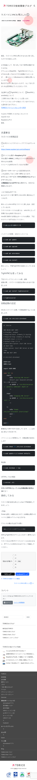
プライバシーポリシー (7, 692)
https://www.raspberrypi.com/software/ (15, 149)
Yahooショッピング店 (9, 710)
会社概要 (3, 679)
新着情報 (3, 677)
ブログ (3, 684)
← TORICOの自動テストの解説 (10, 579)
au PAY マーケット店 (8, 713)
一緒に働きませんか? (7, 687)
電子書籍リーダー (8, 705)
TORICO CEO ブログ (9, 631)
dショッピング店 (7, 715)
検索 (28, 617)
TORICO (16, 768)
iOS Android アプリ (8, 703)
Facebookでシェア (22, 574)
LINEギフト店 (7, 718)
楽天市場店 (6, 708)
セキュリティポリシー (7, 694)
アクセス (3, 689)
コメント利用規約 (19, 602)
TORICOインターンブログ (10, 638)
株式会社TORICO (8, 628)
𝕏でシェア (8, 574)
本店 (8, 700)
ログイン (8, 603)
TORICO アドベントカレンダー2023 (13, 108)
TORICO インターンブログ (8, 757)
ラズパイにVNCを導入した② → (24, 583)
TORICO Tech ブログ (9, 634)
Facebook (6, 723)
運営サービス (5, 682)
